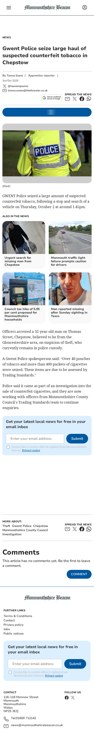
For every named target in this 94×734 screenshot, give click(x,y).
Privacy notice (31, 450)
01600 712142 (26, 718)
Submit (77, 438)
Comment (79, 574)
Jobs (6, 629)
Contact (9, 620)
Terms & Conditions (17, 616)
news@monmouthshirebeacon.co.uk (37, 725)
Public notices (13, 633)
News (6, 37)
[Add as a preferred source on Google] (51, 97)
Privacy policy (13, 625)
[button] (8, 7)
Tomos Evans (15, 75)
